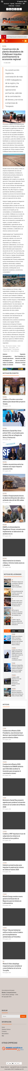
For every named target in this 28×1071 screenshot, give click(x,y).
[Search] (23, 40)
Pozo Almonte (16, 349)
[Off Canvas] (2, 1)
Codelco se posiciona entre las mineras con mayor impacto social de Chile (13, 466)
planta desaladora (7, 349)
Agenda (12, 3)
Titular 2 (14, 647)
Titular (13, 634)
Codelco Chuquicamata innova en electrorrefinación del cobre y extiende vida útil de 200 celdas (14, 498)
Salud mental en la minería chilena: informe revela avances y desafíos (13, 563)
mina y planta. (12, 347)
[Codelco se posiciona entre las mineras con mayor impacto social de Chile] (14, 451)
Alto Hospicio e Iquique (11, 345)
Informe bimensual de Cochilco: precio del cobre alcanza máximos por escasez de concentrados (17, 594)
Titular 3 (14, 688)
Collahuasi (5, 347)
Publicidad (11, 5)
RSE (3, 961)
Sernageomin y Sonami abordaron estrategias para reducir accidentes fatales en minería (8, 359)
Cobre (19, 345)
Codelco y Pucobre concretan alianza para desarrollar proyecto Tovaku (14, 401)
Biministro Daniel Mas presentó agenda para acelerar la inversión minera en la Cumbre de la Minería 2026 (17, 668)
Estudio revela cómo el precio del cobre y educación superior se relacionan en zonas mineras (17, 604)
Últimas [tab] (7, 631)
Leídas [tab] (13, 631)
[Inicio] (3, 41)
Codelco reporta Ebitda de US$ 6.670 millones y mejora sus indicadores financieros (17, 623)
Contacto (17, 5)
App (3, 1035)
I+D (12, 579)
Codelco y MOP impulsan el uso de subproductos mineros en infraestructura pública (14, 836)
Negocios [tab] (20, 631)
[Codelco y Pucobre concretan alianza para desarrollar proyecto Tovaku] (14, 386)
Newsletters (18, 3)
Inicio (3, 1027)
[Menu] (6, 41)
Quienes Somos (6, 1029)
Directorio (6, 3)
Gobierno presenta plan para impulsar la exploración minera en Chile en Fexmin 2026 (17, 693)
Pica (17, 347)
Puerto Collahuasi (15, 351)
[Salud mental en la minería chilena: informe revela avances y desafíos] (14, 547)
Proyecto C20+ (6, 351)
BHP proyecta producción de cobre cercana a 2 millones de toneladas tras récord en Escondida (17, 613)
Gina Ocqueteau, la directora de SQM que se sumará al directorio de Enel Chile (20, 359)
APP (24, 3)
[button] (6, 41)
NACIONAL (5, 396)
